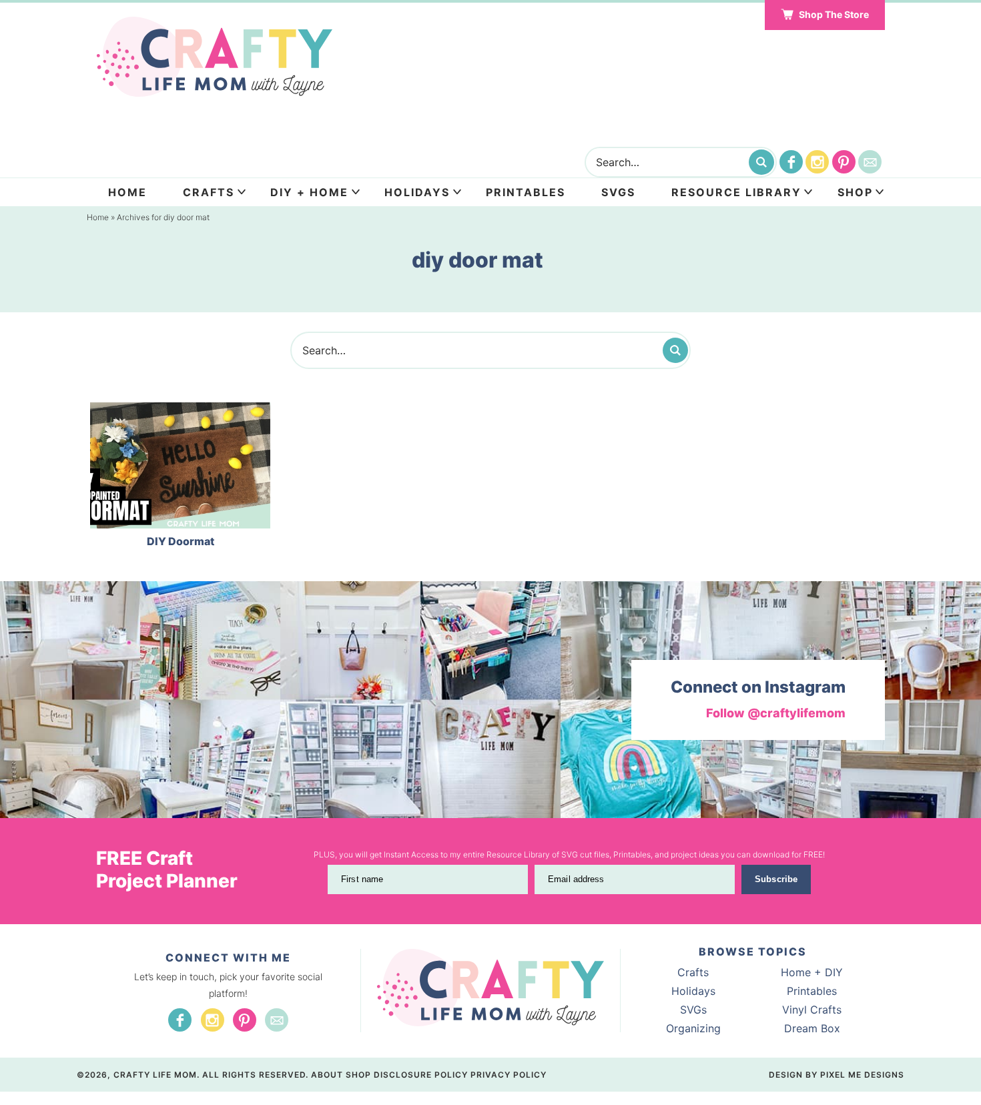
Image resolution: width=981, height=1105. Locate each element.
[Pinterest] (844, 161)
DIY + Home (309, 192)
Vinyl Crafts (812, 1009)
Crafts (208, 192)
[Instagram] (817, 161)
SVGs (693, 1009)
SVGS (618, 192)
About (327, 1075)
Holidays (417, 192)
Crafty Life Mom (214, 57)
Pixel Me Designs (862, 1075)
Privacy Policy (508, 1075)
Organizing (693, 1028)
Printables (525, 192)
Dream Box (812, 1028)
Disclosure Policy (421, 1075)
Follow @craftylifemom (776, 713)
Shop (855, 192)
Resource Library (736, 192)
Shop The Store (834, 14)
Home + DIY (812, 972)
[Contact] (870, 161)
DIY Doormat (180, 541)
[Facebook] (791, 161)
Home (127, 192)
